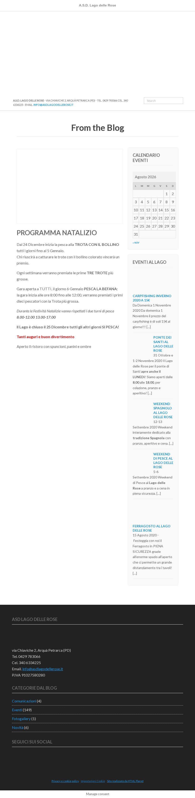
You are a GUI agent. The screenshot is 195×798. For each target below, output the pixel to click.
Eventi (17, 709)
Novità (17, 727)
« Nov (136, 242)
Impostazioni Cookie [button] (93, 781)
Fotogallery (21, 718)
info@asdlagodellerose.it (53, 104)
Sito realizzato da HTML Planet (125, 781)
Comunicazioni (24, 701)
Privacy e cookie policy (65, 781)
